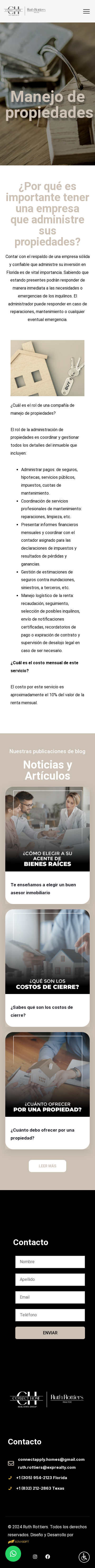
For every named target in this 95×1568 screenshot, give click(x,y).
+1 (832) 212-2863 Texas (40, 1488)
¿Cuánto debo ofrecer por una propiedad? (42, 1134)
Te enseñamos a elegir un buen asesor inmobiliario (43, 888)
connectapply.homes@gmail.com (51, 1459)
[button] (13, 1554)
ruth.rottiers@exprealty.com (47, 1467)
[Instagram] (35, 1556)
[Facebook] (48, 1556)
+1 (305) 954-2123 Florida (41, 1477)
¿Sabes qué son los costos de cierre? (42, 1011)
